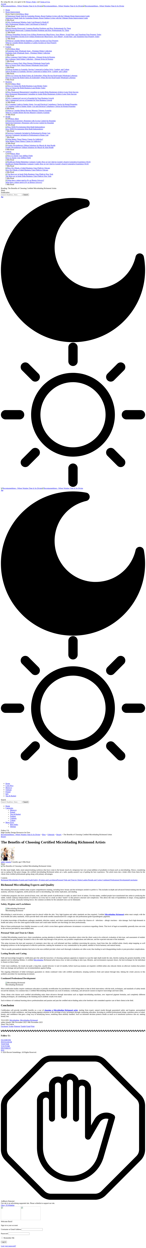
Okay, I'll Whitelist (7, 1205)
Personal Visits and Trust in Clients (69, 880)
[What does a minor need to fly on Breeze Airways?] (24, 180)
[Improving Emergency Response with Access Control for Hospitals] (30, 121)
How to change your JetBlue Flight (18, 158)
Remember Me (8, 1238)
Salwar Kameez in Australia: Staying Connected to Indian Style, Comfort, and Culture (36, 71)
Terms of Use (45, 2)
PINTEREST (6, 1048)
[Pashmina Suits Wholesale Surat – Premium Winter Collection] (28, 51)
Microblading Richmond (114, 914)
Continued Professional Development (115, 880)
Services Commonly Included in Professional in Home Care (26, 135)
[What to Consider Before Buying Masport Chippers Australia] (28, 110)
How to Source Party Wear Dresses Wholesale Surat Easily (26, 65)
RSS (2, 1050)
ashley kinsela (6, 862)
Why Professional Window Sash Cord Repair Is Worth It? (26, 24)
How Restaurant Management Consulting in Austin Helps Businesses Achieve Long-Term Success (41, 94)
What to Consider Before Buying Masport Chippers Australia (27, 113)
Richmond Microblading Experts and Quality (17, 880)
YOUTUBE (5, 1046)
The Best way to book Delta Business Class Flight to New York (28, 176)
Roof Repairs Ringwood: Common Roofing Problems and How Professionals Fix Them (37, 30)
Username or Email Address (11, 1229)
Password (4, 1234)
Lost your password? (8, 1246)
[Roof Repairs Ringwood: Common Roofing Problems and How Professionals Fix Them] (38, 28)
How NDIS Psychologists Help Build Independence (24, 129)
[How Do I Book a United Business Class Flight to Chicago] (27, 168)
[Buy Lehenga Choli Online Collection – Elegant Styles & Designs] (30, 57)
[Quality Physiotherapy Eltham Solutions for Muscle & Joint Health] (30, 145)
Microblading (38, 960)
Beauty (3, 837)
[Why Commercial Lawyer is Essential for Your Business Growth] (29, 98)
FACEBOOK (6, 1040)
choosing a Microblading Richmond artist (61, 1010)
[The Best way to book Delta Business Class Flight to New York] (29, 174)
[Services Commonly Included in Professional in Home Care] (27, 133)
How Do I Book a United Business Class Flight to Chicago (26, 170)
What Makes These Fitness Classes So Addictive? (23, 141)
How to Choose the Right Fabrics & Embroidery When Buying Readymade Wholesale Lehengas (40, 78)
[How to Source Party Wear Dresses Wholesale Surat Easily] (27, 63)
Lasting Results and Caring (92, 880)
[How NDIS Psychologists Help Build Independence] (25, 127)
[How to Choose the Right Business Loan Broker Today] (26, 86)
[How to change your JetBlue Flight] (19, 156)
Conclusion (133, 880)
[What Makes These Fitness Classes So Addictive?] (24, 139)
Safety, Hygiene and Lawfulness (45, 880)
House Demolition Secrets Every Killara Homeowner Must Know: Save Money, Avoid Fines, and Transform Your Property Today (52, 37)
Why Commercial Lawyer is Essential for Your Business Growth (28, 100)
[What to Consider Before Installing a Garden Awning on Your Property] (31, 41)
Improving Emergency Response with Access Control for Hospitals (29, 123)
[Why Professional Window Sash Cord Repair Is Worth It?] (27, 22)
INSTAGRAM (6, 1042)
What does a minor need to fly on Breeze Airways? (23, 182)
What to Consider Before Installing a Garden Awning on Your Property (31, 43)
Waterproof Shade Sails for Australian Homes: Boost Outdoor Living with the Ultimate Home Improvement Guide (46, 18)
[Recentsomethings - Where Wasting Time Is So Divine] (62, 6)
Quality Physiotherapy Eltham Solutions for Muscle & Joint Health (29, 147)
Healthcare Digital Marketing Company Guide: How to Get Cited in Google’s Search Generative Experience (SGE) (47, 164)
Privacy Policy (31, 2)
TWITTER (5, 1044)
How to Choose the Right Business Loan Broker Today (25, 88)
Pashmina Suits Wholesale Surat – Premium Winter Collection (27, 53)
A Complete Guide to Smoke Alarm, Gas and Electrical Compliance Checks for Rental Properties (40, 106)
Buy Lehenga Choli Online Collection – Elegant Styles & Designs (29, 59)
